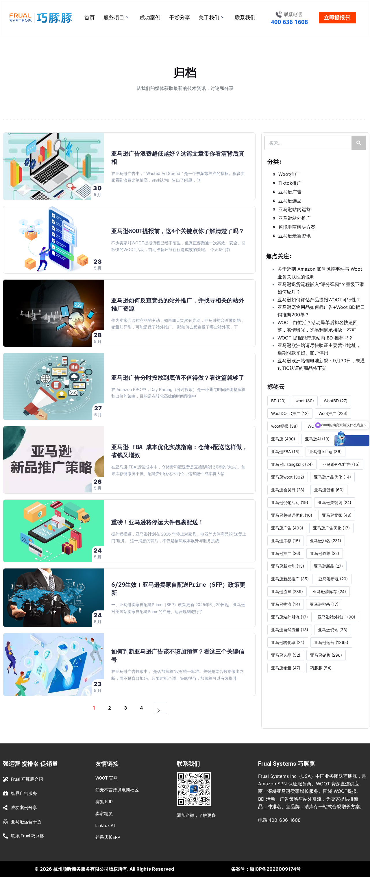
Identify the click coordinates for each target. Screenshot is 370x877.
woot (304, 400)
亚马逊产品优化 (332, 476)
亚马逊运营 (331, 642)
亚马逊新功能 (287, 566)
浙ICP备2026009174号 (275, 869)
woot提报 (284, 426)
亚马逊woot (287, 476)
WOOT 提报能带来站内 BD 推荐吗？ (315, 338)
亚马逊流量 (287, 591)
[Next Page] (161, 708)
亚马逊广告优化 (331, 527)
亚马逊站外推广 (336, 616)
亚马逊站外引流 (289, 616)
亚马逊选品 (285, 655)
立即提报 (334, 17)
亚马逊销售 (326, 655)
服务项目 (113, 17)
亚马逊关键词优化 (291, 515)
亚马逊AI (317, 438)
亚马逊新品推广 (290, 578)
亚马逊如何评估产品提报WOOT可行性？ (319, 299)
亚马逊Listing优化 (292, 464)
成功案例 (150, 17)
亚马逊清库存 (329, 591)
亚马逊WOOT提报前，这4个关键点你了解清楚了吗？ (177, 231)
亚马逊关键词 (334, 502)
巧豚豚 (321, 667)
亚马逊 (283, 438)
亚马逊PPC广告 (341, 464)
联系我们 (245, 17)
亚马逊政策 (324, 553)
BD (278, 400)
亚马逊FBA (285, 451)
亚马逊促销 (329, 489)
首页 (89, 17)
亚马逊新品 (328, 566)
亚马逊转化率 (287, 642)
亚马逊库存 (285, 540)
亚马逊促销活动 (289, 502)
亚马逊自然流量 (289, 629)
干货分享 (179, 17)
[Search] (359, 143)
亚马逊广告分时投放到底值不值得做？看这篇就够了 (177, 377)
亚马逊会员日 (287, 489)
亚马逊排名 (325, 540)
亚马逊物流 (285, 604)
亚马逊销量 (285, 667)
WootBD (335, 400)
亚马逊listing (325, 451)
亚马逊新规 (333, 578)
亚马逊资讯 (332, 629)
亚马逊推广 (285, 553)
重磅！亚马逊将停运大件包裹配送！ (157, 522)
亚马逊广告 (287, 527)
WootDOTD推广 (290, 413)
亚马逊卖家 (337, 515)
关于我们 (209, 17)
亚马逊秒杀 (324, 604)
